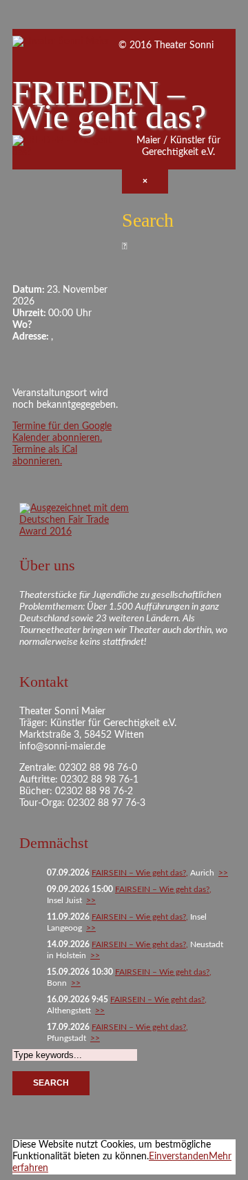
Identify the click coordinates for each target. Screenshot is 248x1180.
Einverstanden (179, 1156)
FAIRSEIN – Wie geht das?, (140, 873)
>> (223, 873)
